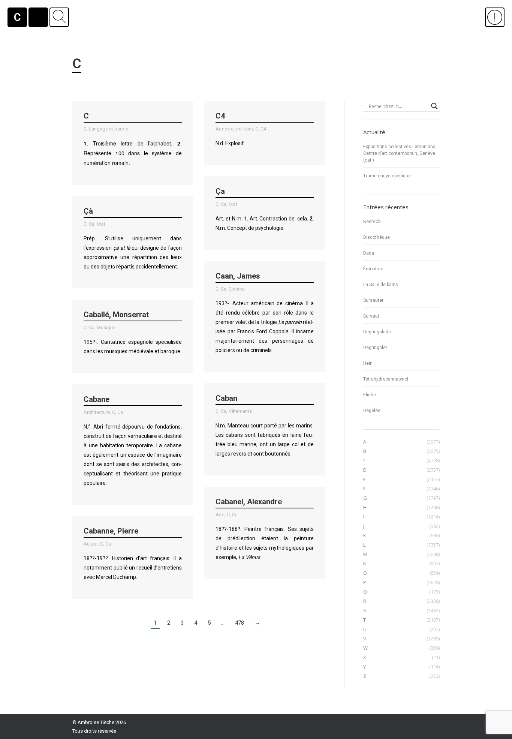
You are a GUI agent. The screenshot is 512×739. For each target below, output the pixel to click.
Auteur (91, 544)
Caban (226, 398)
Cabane (96, 399)
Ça (220, 191)
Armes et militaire (234, 129)
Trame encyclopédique (387, 175)
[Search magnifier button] (434, 106)
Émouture (373, 268)
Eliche (369, 394)
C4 (220, 115)
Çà (88, 211)
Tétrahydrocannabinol (385, 379)
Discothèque (376, 237)
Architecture (97, 412)
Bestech (372, 221)
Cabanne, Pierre (111, 530)
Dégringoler (375, 347)
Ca (223, 204)
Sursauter (373, 300)
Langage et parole (108, 129)
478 (239, 622)
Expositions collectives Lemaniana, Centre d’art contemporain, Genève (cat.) (400, 153)
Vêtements (240, 411)
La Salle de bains (380, 284)
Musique (106, 327)
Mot (233, 204)
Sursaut (371, 316)
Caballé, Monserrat (116, 314)
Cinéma (237, 289)
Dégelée (371, 410)
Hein (368, 363)
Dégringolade (377, 331)
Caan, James (238, 275)
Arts (220, 514)
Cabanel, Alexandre (249, 501)
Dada (368, 253)
